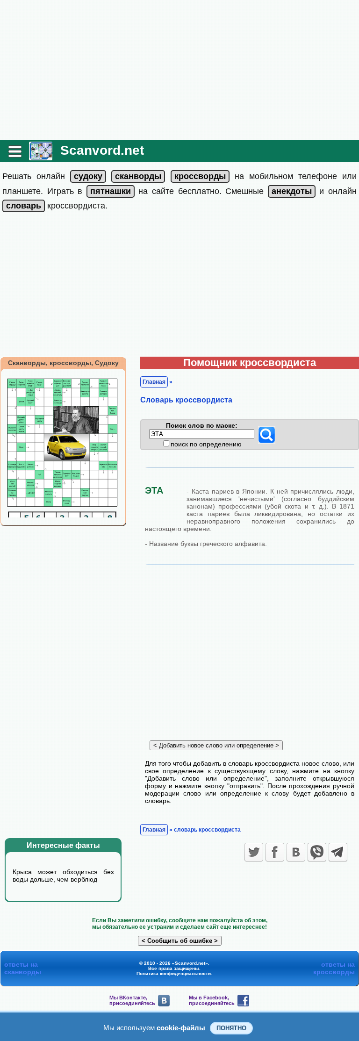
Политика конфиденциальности (173, 973)
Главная (154, 382)
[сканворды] (138, 176)
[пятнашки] (110, 191)
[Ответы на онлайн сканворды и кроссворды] (40, 157)
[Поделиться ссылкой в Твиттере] (253, 852)
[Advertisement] (179, 70)
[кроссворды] (200, 176)
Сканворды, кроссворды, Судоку (63, 362)
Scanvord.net (102, 150)
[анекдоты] (292, 191)
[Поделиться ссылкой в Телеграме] (338, 852)
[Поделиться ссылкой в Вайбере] (317, 852)
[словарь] (23, 205)
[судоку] (88, 176)
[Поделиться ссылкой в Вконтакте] (296, 852)
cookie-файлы (181, 1028)
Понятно (231, 1028)
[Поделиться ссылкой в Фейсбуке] (275, 852)
